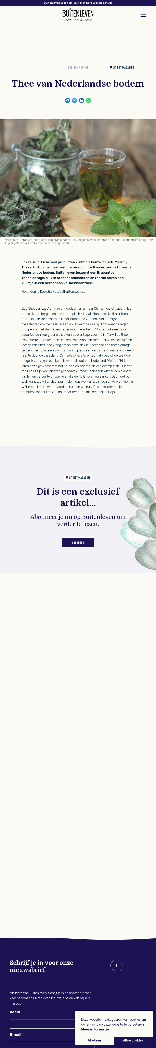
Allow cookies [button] (133, 1040)
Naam (15, 1012)
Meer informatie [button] (95, 1029)
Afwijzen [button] (94, 1040)
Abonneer (78, 542)
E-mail (15, 1034)
